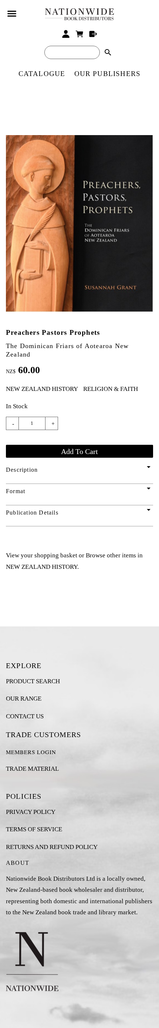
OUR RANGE (23, 698)
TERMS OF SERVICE (34, 829)
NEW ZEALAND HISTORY (42, 388)
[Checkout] (93, 34)
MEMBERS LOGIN (31, 752)
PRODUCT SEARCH (33, 681)
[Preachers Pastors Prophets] (79, 309)
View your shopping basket (41, 555)
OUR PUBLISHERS (107, 74)
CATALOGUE (41, 74)
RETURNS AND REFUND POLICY (52, 846)
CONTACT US (25, 716)
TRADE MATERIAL (32, 768)
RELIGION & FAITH (110, 388)
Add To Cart (79, 451)
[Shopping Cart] (80, 34)
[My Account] (66, 34)
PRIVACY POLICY (30, 811)
